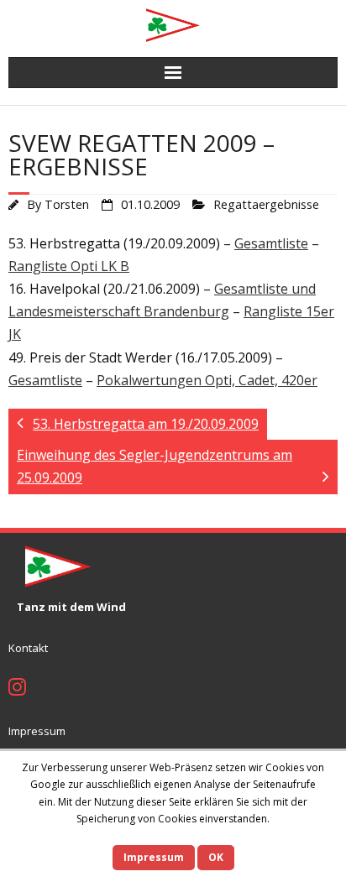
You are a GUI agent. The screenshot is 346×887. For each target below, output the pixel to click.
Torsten (67, 204)
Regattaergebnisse (266, 204)
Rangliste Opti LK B (68, 266)
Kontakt (28, 647)
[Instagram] (17, 689)
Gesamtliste (271, 243)
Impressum (37, 730)
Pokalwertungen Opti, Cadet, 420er (207, 380)
